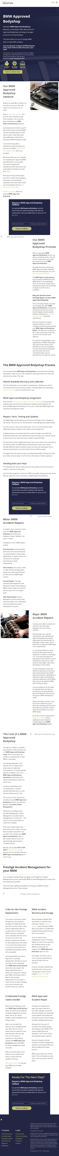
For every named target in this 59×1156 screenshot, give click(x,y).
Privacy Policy (20, 1134)
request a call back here (40, 976)
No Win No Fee (6, 1141)
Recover (26, 53)
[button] (12, 72)
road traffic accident (15, 114)
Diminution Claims (7, 1138)
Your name (15, 221)
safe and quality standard (41, 273)
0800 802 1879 (42, 974)
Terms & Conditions (22, 1136)
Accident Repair (6, 1136)
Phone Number (35, 221)
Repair (7, 54)
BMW (8, 171)
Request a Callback (22, 228)
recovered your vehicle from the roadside (27, 402)
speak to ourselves (39, 718)
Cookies (18, 1143)
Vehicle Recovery (7, 1134)
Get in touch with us (12, 1063)
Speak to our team (9, 191)
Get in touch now (14, 850)
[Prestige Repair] (8, 4)
